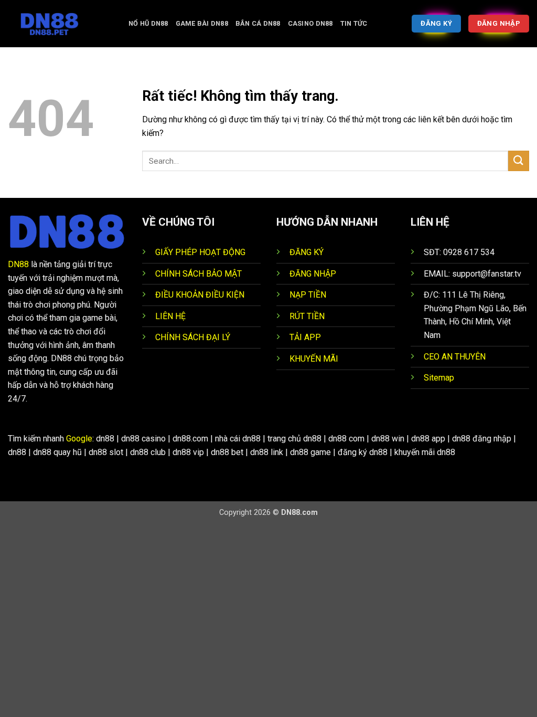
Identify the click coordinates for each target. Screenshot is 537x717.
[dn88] (60, 23)
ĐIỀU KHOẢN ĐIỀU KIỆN (199, 295)
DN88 (18, 264)
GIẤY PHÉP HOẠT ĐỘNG (200, 252)
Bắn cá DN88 (258, 23)
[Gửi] (518, 161)
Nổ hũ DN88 (148, 23)
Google (79, 439)
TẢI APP (305, 337)
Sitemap (439, 378)
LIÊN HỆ (170, 316)
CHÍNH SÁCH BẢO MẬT (198, 274)
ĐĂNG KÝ (306, 252)
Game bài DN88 (202, 23)
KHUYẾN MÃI (313, 359)
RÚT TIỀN (307, 316)
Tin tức (354, 23)
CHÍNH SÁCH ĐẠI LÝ (192, 337)
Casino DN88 (310, 23)
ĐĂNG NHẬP (312, 274)
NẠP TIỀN (307, 295)
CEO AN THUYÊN (455, 357)
